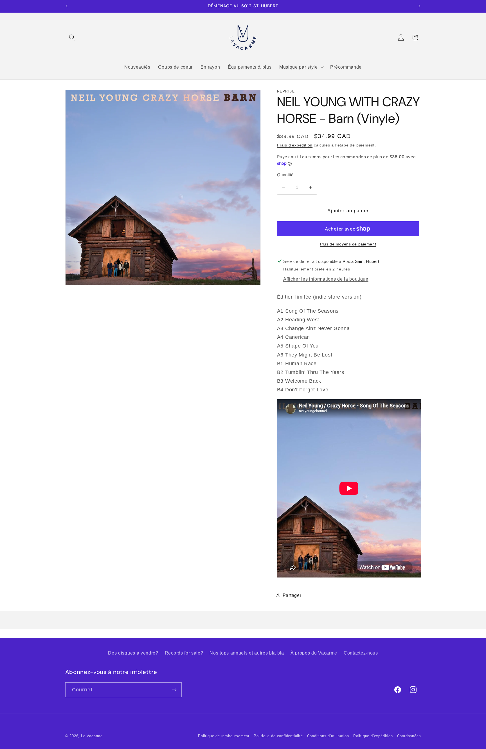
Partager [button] (292, 594)
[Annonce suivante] (419, 6)
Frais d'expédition (295, 145)
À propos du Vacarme (314, 652)
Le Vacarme (92, 736)
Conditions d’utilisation (328, 736)
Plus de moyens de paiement (348, 244)
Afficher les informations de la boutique (325, 278)
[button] (72, 37)
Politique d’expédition (373, 736)
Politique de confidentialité (278, 736)
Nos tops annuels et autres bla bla (247, 652)
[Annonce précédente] (66, 6)
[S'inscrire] (174, 690)
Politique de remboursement (223, 736)
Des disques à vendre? (133, 652)
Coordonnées (409, 736)
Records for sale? (184, 652)
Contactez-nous (361, 652)
